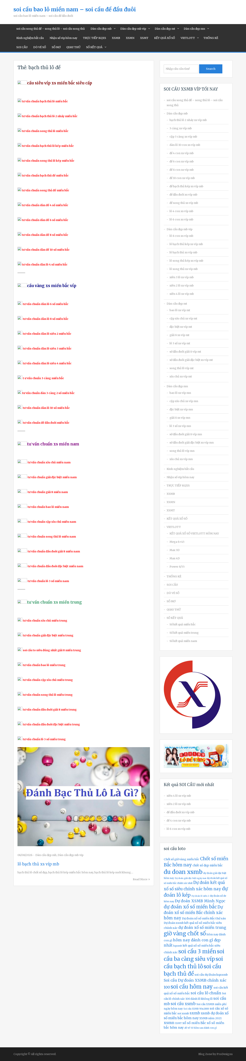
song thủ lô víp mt (182, 368)
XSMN (130, 38)
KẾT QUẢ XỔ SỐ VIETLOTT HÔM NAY (194, 533)
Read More (140, 879)
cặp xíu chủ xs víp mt (183, 318)
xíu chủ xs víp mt (181, 376)
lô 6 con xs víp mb (181, 219)
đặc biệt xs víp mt (181, 326)
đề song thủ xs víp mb (184, 203)
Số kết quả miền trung (184, 632)
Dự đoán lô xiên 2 (200, 896)
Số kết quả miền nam (183, 641)
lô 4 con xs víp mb (181, 211)
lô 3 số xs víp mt (180, 343)
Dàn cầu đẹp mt (165, 28)
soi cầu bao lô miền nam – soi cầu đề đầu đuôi (74, 9)
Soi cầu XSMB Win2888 (196, 1008)
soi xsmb (183, 1013)
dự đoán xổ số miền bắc (190, 907)
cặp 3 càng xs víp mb (183, 136)
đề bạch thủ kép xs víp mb (186, 186)
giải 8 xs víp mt (179, 335)
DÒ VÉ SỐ (39, 47)
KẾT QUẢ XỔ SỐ (164, 38)
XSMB (116, 38)
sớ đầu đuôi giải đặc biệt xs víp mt (191, 360)
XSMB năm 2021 (210, 1018)
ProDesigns (225, 1054)
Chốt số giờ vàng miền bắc (181, 859)
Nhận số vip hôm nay (63, 38)
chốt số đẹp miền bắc (208, 865)
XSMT (144, 38)
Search (210, 69)
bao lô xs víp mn (180, 393)
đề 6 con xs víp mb (182, 161)
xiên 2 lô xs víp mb (182, 285)
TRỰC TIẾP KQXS (94, 38)
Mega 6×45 (177, 542)
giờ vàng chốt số (185, 933)
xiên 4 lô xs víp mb (182, 294)
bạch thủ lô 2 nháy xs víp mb (188, 120)
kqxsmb (177, 945)
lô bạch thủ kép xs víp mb (186, 244)
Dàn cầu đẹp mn (194, 28)
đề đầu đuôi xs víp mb (183, 194)
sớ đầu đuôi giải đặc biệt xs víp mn (192, 442)
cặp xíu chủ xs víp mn (184, 401)
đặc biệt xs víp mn (181, 409)
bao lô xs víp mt (180, 310)
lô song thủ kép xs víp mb (186, 260)
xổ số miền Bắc (194, 1023)
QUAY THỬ (73, 47)
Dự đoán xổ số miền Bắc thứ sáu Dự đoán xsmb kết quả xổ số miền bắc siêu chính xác (195, 923)
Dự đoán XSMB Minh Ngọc (200, 901)
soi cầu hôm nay (192, 986)
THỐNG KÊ (211, 38)
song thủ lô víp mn (182, 451)
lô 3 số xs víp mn (180, 426)
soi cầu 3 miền (197, 951)
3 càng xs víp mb (181, 128)
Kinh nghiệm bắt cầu (30, 38)
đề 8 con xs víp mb (182, 169)
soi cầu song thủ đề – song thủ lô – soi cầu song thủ (50, 28)
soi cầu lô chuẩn (206, 993)
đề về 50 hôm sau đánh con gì (200, 1028)
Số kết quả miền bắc (183, 624)
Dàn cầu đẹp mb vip (133, 28)
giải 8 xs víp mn (180, 417)
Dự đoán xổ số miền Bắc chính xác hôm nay (193, 912)
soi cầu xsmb (183, 1003)
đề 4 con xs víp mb (182, 153)
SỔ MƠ (56, 47)
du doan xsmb (183, 871)
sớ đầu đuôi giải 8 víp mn (186, 434)
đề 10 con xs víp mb (182, 178)
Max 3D (175, 550)
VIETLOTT (188, 38)
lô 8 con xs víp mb (181, 236)
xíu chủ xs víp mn (181, 459)
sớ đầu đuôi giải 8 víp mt (185, 351)
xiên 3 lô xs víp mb (182, 277)
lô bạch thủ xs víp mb (38, 864)
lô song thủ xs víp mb (184, 269)
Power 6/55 (177, 566)
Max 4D (175, 558)
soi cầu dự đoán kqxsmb (211, 974)
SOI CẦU (21, 47)
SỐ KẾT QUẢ (94, 47)
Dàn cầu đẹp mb (101, 28)
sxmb (195, 1013)
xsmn (169, 1023)
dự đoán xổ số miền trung (202, 927)
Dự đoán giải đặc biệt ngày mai (190, 878)
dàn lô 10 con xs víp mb (185, 145)
